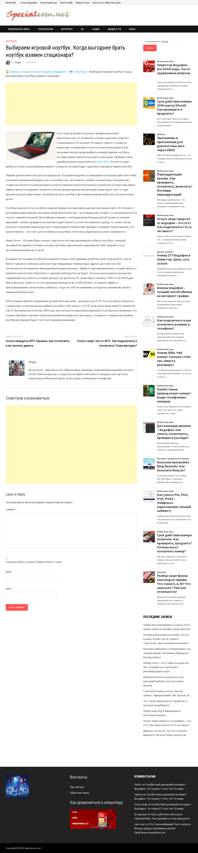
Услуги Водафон (29, 2)
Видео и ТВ (114, 29)
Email (10, 589)
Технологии (45, 29)
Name (9, 572)
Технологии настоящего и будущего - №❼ (47, 71)
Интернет (67, 29)
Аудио (96, 29)
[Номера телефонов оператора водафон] (93, 818)
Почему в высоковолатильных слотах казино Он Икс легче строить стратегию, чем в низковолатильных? (166, 639)
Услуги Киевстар (48, 2)
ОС (82, 29)
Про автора (77, 787)
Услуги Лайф (66, 2)
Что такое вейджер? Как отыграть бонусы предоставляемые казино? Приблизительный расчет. (162, 828)
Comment (12, 509)
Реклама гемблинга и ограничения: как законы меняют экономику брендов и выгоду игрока (166, 653)
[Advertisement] (71, 103)
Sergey (17, 62)
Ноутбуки (11, 41)
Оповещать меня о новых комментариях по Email (34, 562)
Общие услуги (82, 2)
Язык (132, 29)
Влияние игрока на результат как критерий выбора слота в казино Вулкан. (163, 681)
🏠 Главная (12, 71)
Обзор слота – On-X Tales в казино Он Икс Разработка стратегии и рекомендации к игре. (166, 667)
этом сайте (102, 161)
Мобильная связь (19, 29)
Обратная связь (79, 792)
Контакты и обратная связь (107, 2)
